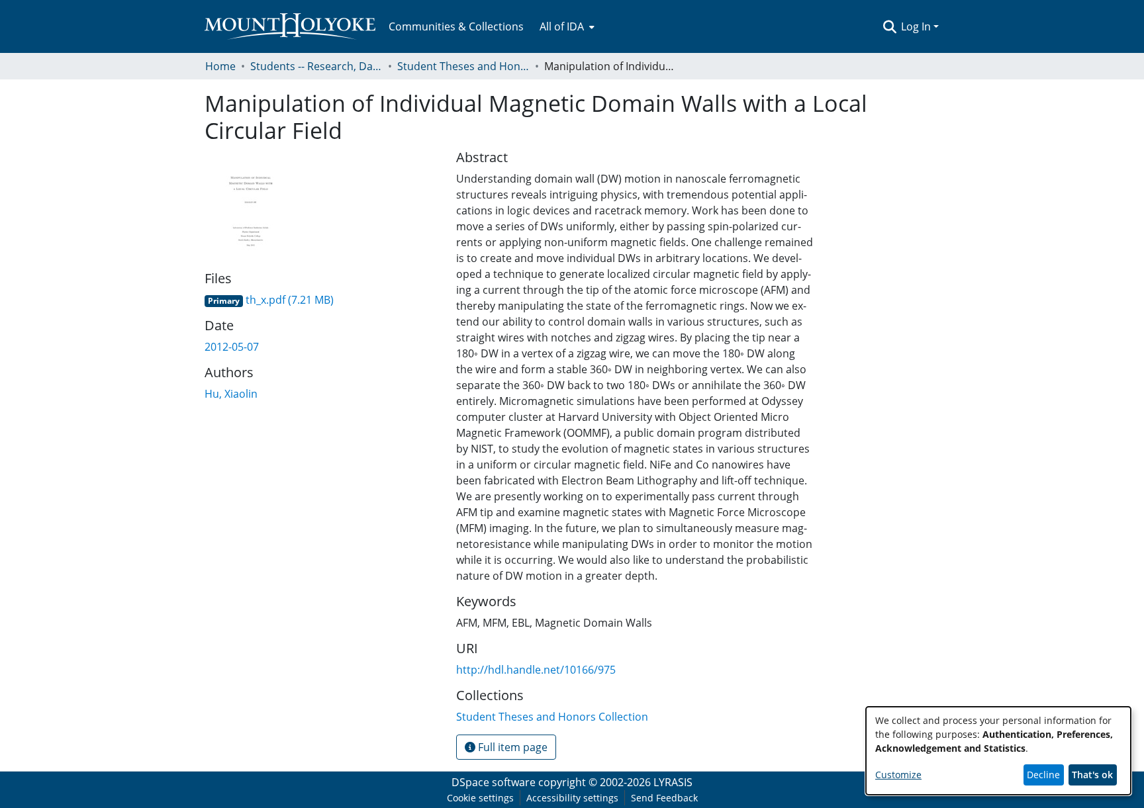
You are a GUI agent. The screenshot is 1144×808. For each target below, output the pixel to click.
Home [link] (220, 66)
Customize (898, 774)
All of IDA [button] (562, 26)
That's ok (1092, 774)
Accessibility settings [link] (572, 797)
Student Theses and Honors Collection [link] (463, 66)
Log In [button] (917, 26)
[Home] (290, 26)
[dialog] (998, 751)
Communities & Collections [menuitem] (456, 26)
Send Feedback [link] (664, 797)
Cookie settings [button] (480, 797)
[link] (269, 299)
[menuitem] (566, 26)
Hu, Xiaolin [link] (231, 393)
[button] (889, 26)
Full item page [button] (511, 747)
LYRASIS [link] (672, 782)
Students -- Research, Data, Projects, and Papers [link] (316, 66)
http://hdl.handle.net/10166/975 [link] (536, 669)
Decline (1043, 774)
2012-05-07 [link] (232, 346)
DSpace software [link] (494, 782)
